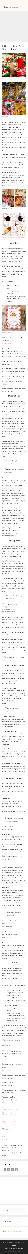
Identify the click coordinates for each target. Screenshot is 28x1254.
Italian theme (11, 554)
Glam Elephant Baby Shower (14, 1108)
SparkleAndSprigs (7, 332)
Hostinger (17, 1221)
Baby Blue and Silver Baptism (6, 1108)
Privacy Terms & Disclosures (14, 1248)
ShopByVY (8, 711)
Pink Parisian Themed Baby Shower (14, 1123)
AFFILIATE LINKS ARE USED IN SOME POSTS (14, 1242)
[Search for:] (14, 1210)
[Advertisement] (14, 26)
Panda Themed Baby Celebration (5, 1138)
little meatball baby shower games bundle (13, 237)
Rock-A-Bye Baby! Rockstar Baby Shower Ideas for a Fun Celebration (12, 1147)
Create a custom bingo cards (11, 751)
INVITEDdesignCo (7, 343)
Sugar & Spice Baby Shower (6, 1122)
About (14, 1245)
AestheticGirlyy (8, 660)
